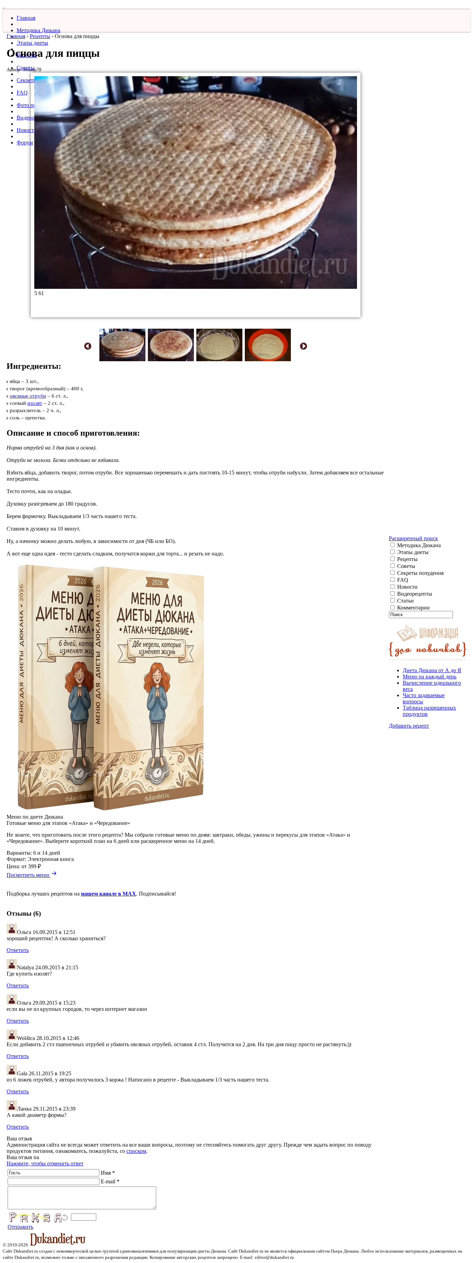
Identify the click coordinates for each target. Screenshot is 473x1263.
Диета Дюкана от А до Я (432, 670)
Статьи (405, 601)
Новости (27, 130)
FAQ (22, 93)
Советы (405, 566)
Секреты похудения (420, 573)
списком (136, 1151)
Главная (26, 18)
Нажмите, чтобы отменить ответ (45, 1163)
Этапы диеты (32, 43)
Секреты (27, 80)
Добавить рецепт (409, 726)
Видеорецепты (414, 594)
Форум (25, 142)
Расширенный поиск (413, 538)
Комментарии (413, 608)
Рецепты (40, 36)
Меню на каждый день (429, 676)
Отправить (20, 1227)
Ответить (18, 950)
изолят (34, 403)
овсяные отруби (28, 396)
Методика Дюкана (38, 30)
